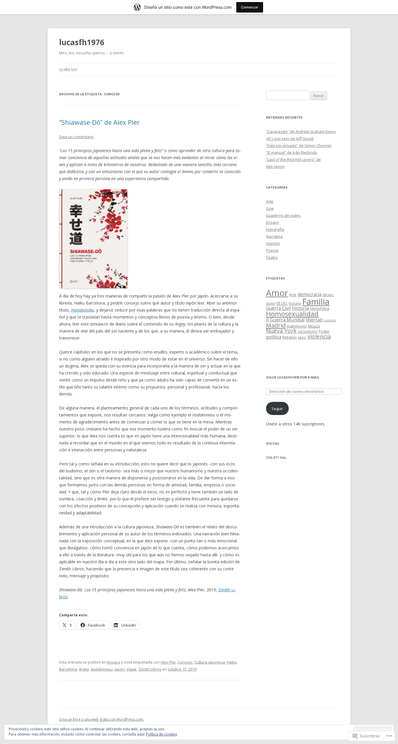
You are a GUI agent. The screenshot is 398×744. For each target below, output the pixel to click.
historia (300, 308)
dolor (270, 303)
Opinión (273, 243)
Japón (120, 669)
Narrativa (274, 236)
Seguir (277, 408)
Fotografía (275, 229)
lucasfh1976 (81, 42)
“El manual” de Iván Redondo (291, 152)
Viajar (131, 669)
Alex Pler (168, 662)
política (273, 337)
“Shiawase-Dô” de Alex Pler (99, 122)
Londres (329, 320)
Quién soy (68, 69)
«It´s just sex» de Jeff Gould (290, 138)
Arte (269, 201)
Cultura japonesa (209, 662)
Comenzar (249, 7)
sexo (302, 337)
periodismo (308, 331)
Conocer (185, 662)
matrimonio (297, 326)
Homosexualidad (292, 314)
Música (314, 326)
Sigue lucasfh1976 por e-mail (292, 377)
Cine (270, 208)
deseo (328, 294)
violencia (319, 336)
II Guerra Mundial (285, 319)
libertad (314, 320)
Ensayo (113, 662)
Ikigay (84, 669)
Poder (324, 331)
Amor (277, 293)
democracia (309, 294)
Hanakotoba (82, 310)
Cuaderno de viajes (283, 215)
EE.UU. (282, 303)
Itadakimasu (102, 669)
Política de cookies (161, 734)
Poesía (272, 250)
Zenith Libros (149, 669)
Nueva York (281, 331)
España (295, 303)
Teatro (272, 257)
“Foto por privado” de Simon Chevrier (299, 145)
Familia (316, 301)
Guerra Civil (278, 308)
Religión (289, 337)
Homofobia (319, 308)
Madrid (276, 325)
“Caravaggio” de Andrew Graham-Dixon (301, 131)
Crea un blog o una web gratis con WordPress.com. (101, 719)
